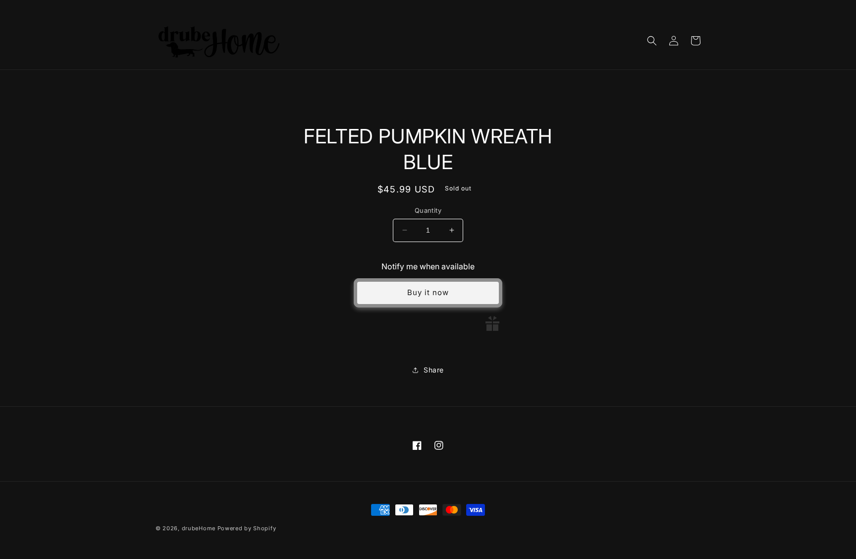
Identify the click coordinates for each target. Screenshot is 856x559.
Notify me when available (428, 266)
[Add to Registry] (492, 323)
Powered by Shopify (246, 528)
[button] (652, 41)
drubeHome (198, 528)
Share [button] (434, 370)
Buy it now (428, 292)
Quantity (428, 210)
